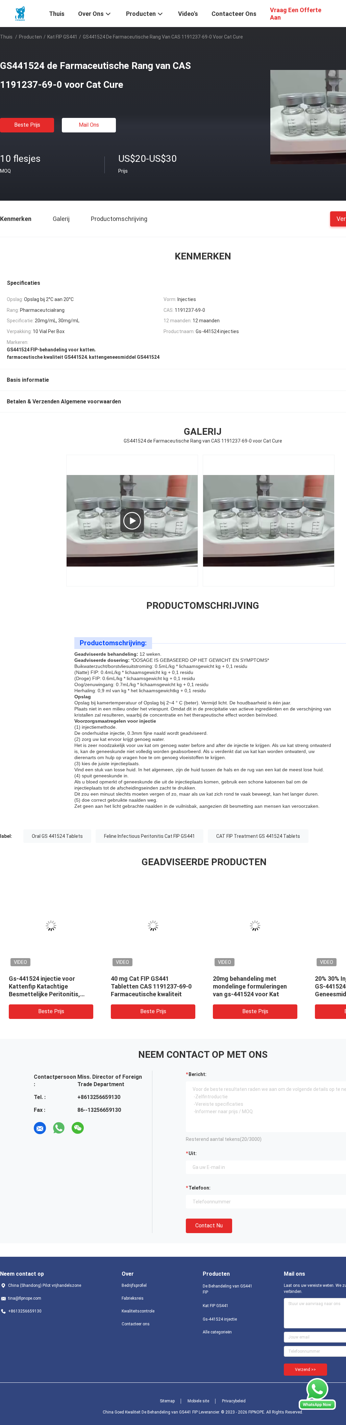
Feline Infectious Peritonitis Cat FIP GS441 (149, 836)
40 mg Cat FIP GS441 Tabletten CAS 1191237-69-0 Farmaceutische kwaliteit (151, 986)
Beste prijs (27, 125)
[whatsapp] (59, 1128)
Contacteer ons (136, 1324)
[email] (40, 1128)
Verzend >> (305, 1369)
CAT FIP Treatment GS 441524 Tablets (258, 836)
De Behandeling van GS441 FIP (227, 1289)
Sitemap (167, 1401)
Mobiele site (198, 1401)
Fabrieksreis (133, 1298)
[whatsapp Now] (317, 1394)
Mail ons (89, 125)
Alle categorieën (217, 1332)
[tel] (97, 1128)
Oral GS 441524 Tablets (57, 836)
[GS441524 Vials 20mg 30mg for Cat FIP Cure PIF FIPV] (132, 520)
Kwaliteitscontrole (138, 1311)
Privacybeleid (234, 1401)
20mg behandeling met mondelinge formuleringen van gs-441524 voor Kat (250, 986)
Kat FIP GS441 (62, 37)
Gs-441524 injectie (220, 1319)
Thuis (6, 37)
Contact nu (209, 1225)
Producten (30, 37)
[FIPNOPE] (20, 13)
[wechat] (78, 1128)
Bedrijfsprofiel (134, 1285)
